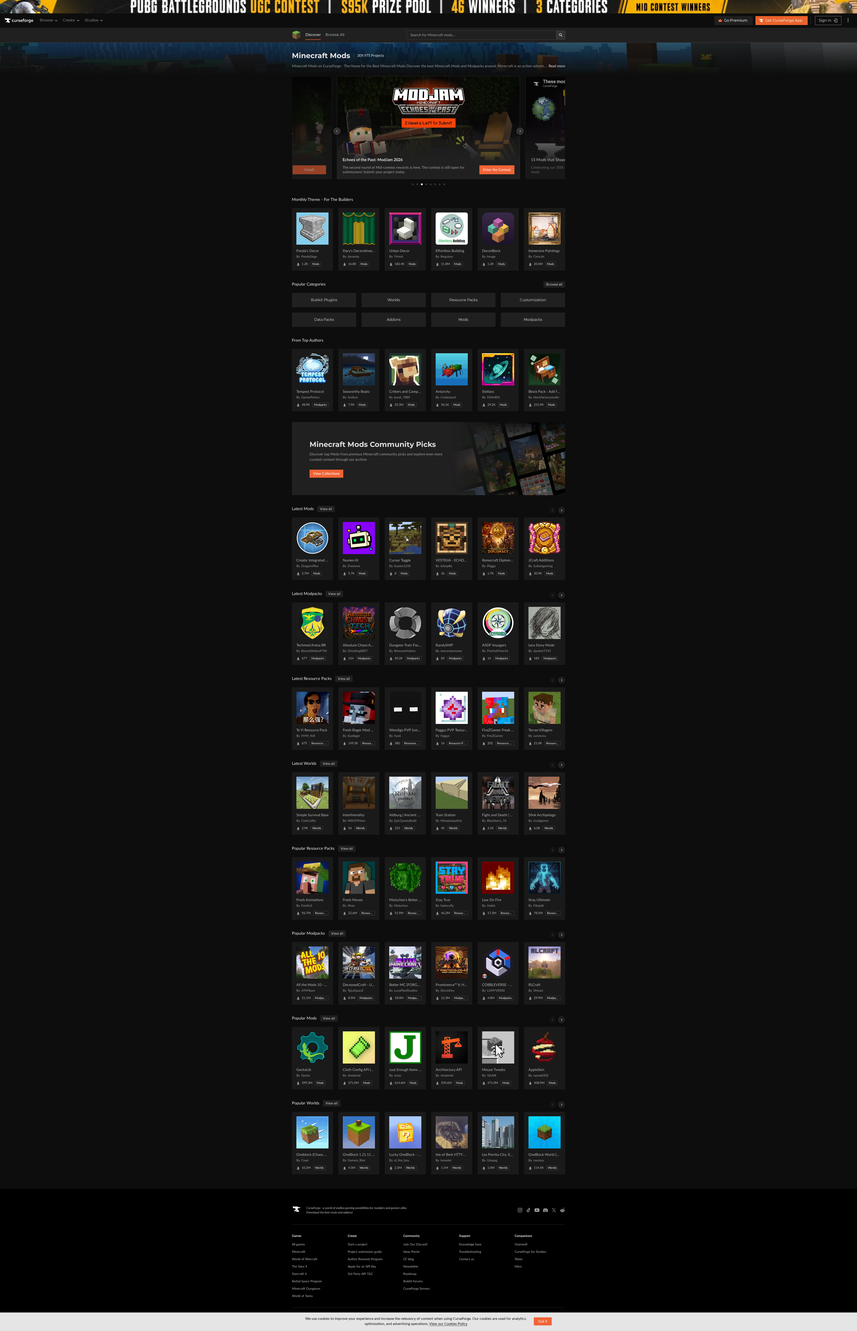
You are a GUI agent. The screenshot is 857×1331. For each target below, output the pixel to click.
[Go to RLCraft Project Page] (544, 973)
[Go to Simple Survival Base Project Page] (312, 803)
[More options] (848, 20)
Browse (46, 20)
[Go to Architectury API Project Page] (451, 1058)
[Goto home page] (19, 20)
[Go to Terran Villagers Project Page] (544, 718)
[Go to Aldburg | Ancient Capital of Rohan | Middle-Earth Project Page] (405, 803)
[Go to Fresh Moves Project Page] (358, 888)
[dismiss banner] (850, 6)
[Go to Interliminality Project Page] (358, 803)
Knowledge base (470, 1244)
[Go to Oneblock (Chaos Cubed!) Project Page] (312, 1143)
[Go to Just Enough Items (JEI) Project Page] (405, 1058)
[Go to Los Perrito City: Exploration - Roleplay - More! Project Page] (498, 1143)
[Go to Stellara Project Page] (498, 380)
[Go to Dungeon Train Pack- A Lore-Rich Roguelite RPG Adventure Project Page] (405, 633)
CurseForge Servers (416, 1288)
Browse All (334, 35)
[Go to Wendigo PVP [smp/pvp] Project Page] (405, 718)
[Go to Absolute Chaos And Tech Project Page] (358, 633)
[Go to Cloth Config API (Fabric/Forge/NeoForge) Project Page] (358, 1058)
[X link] (554, 1210)
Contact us (466, 1259)
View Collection (485, 170)
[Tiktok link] (528, 1210)
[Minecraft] (296, 35)
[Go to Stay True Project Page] (451, 888)
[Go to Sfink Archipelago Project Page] (544, 803)
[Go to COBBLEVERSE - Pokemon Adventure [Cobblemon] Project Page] (498, 973)
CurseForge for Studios (530, 1251)
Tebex (518, 1259)
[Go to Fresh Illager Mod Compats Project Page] (358, 718)
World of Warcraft (304, 1259)
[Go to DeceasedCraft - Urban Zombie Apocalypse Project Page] (358, 973)
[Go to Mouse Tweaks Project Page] (498, 1058)
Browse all (554, 284)
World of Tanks (302, 1296)
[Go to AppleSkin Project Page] (544, 1058)
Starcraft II (299, 1274)
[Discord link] (545, 1210)
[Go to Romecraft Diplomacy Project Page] (498, 548)
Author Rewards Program (365, 1259)
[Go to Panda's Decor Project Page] (312, 239)
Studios (91, 20)
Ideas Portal (411, 1251)
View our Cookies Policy (448, 1324)
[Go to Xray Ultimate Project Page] (544, 888)
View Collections (326, 473)
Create (69, 20)
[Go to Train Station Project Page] (451, 803)
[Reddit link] (562, 1210)
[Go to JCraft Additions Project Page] (544, 548)
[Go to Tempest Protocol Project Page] (312, 380)
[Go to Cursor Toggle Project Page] (405, 548)
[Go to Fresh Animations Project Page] (312, 888)
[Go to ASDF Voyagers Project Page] (498, 633)
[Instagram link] (520, 1210)
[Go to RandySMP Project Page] (451, 633)
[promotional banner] (428, 6)
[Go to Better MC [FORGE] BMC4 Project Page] (405, 973)
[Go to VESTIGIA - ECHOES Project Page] (451, 548)
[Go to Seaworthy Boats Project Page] (358, 380)
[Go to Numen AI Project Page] (358, 548)
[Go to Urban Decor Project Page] (405, 239)
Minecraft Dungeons (306, 1288)
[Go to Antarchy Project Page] (451, 380)
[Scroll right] (561, 510)
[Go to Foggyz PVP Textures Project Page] (451, 718)
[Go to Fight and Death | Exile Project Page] (498, 803)
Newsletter (410, 1266)
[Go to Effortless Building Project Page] (451, 239)
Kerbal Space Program (307, 1281)
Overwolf (521, 1244)
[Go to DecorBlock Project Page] (498, 239)
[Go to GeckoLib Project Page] (312, 1058)
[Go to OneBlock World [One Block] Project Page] (544, 1143)
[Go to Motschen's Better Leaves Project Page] (405, 888)
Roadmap (409, 1274)
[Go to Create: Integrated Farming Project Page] (312, 548)
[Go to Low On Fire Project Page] (498, 888)
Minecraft (298, 1251)
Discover (313, 35)
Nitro (518, 1266)
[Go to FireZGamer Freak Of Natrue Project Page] (498, 718)
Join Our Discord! (415, 1244)
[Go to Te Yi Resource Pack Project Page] (312, 718)
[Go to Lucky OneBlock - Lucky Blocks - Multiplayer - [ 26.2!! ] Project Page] (405, 1143)
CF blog (408, 1259)
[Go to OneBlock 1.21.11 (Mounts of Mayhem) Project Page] (358, 1143)
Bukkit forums (413, 1281)
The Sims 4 (299, 1266)
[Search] (560, 35)
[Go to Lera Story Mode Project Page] (544, 633)
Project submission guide (365, 1251)
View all (326, 509)
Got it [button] (542, 1321)
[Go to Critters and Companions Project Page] (405, 380)
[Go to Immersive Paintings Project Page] (544, 239)
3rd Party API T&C (360, 1274)
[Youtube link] (537, 1210)
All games (298, 1244)
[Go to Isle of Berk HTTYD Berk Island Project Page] (451, 1143)
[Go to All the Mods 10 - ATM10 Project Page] (312, 973)
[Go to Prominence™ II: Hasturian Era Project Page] (451, 973)
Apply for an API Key (362, 1266)
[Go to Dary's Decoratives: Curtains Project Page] (358, 239)
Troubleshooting (470, 1251)
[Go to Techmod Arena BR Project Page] (312, 633)
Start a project (357, 1244)
